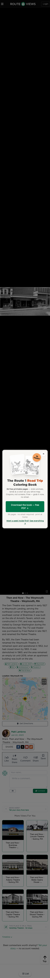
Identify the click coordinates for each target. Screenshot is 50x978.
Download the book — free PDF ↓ (25, 506)
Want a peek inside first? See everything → (25, 522)
